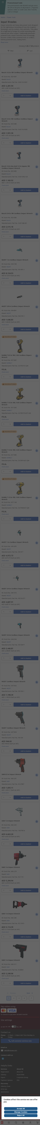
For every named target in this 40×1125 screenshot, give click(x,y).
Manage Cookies (20, 1112)
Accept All (21, 1109)
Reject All (20, 1115)
